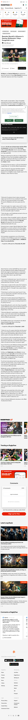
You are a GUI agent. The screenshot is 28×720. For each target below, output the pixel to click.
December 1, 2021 (19, 326)
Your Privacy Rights (13, 116)
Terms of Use (4, 703)
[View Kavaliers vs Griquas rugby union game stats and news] (7, 14)
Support (15, 700)
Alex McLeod (7, 43)
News (2, 8)
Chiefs (4, 162)
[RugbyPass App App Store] (9, 660)
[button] (26, 8)
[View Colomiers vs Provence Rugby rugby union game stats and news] (23, 14)
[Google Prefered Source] (21, 68)
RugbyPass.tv (17, 675)
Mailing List (16, 677)
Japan (20, 104)
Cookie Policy (4, 705)
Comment (6, 68)
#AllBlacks (23, 239)
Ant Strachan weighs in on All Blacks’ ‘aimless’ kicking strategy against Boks (11, 621)
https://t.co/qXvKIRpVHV (7, 323)
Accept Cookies (19, 120)
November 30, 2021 (20, 243)
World (15, 688)
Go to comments (7, 637)
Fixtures (3, 675)
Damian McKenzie (13, 73)
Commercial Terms (5, 708)
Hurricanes (20, 148)
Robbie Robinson (9, 370)
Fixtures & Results (9, 8)
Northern (16, 683)
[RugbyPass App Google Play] (19, 660)
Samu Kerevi (4, 349)
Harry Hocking (10, 355)
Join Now (16, 672)
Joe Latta (12, 353)
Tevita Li (19, 352)
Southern (16, 685)
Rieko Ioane (16, 239)
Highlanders (11, 352)
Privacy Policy (4, 700)
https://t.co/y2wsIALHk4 (7, 241)
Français (16, 693)
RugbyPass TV (18, 8)
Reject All (9, 120)
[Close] (25, 107)
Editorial (16, 707)
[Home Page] (6, 5)
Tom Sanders (9, 348)
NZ (14, 690)
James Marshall (9, 150)
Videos (2, 683)
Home (2, 672)
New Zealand (17, 75)
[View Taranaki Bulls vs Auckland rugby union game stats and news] (15, 14)
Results (2, 677)
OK (14, 132)
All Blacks (3, 73)
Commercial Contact (16, 704)
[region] (14, 115)
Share (13, 68)
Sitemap (3, 685)
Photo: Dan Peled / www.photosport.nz (10, 63)
